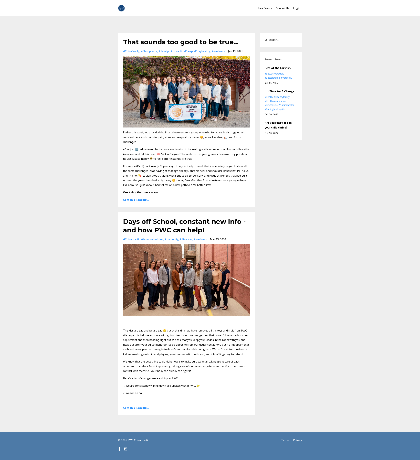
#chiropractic (148, 51)
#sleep (188, 51)
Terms (285, 440)
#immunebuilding (152, 239)
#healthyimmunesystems (278, 101)
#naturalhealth (286, 105)
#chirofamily (131, 51)
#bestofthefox (272, 77)
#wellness (218, 51)
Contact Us (282, 8)
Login (296, 8)
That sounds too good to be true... (181, 42)
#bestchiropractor (274, 73)
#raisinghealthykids (275, 109)
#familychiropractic (171, 51)
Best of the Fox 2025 (278, 68)
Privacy (297, 440)
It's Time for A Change (279, 91)
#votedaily (286, 77)
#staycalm (186, 239)
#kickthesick (271, 105)
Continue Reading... (136, 200)
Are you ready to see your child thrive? (278, 125)
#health (269, 96)
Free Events (265, 8)
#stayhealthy (202, 51)
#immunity (171, 239)
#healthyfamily (282, 96)
